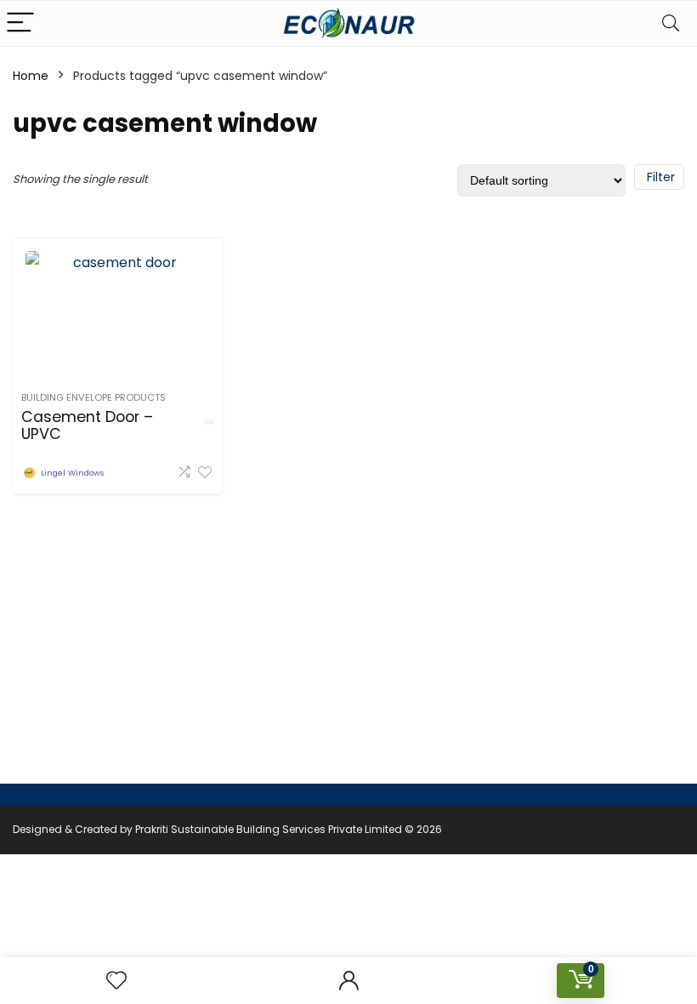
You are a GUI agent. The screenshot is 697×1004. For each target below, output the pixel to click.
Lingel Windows (72, 472)
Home (30, 75)
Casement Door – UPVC (87, 425)
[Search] (670, 23)
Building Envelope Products (93, 397)
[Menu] (20, 23)
